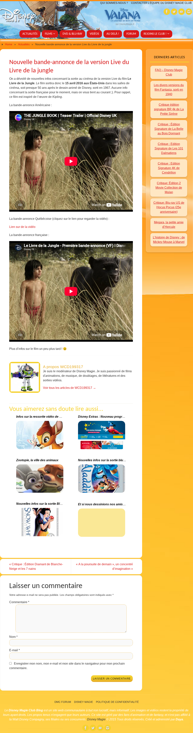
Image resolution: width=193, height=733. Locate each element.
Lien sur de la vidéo (22, 226)
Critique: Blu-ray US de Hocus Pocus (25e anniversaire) (168, 207)
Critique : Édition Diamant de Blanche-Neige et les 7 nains (36, 566)
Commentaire (19, 602)
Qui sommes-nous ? (114, 2)
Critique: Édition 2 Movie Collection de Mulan (168, 188)
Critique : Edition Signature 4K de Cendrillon (169, 168)
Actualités (24, 44)
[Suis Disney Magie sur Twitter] (174, 11)
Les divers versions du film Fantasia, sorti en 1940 (169, 89)
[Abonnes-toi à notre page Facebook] (167, 11)
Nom (13, 636)
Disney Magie (83, 701)
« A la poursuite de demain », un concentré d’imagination (104, 566)
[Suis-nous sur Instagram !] (189, 11)
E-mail (14, 650)
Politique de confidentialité (117, 701)
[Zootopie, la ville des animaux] (40, 480)
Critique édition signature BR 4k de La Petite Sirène (169, 109)
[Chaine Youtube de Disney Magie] (181, 11)
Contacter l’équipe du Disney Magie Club (161, 2)
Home (8, 44)
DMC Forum (62, 701)
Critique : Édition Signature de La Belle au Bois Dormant (168, 129)
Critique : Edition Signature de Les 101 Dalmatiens (169, 148)
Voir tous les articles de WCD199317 (69, 387)
